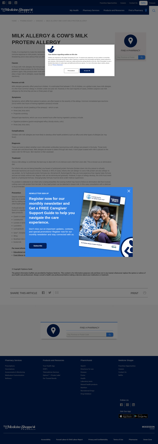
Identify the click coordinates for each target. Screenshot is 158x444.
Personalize (71, 70)
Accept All (87, 70)
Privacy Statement (58, 65)
